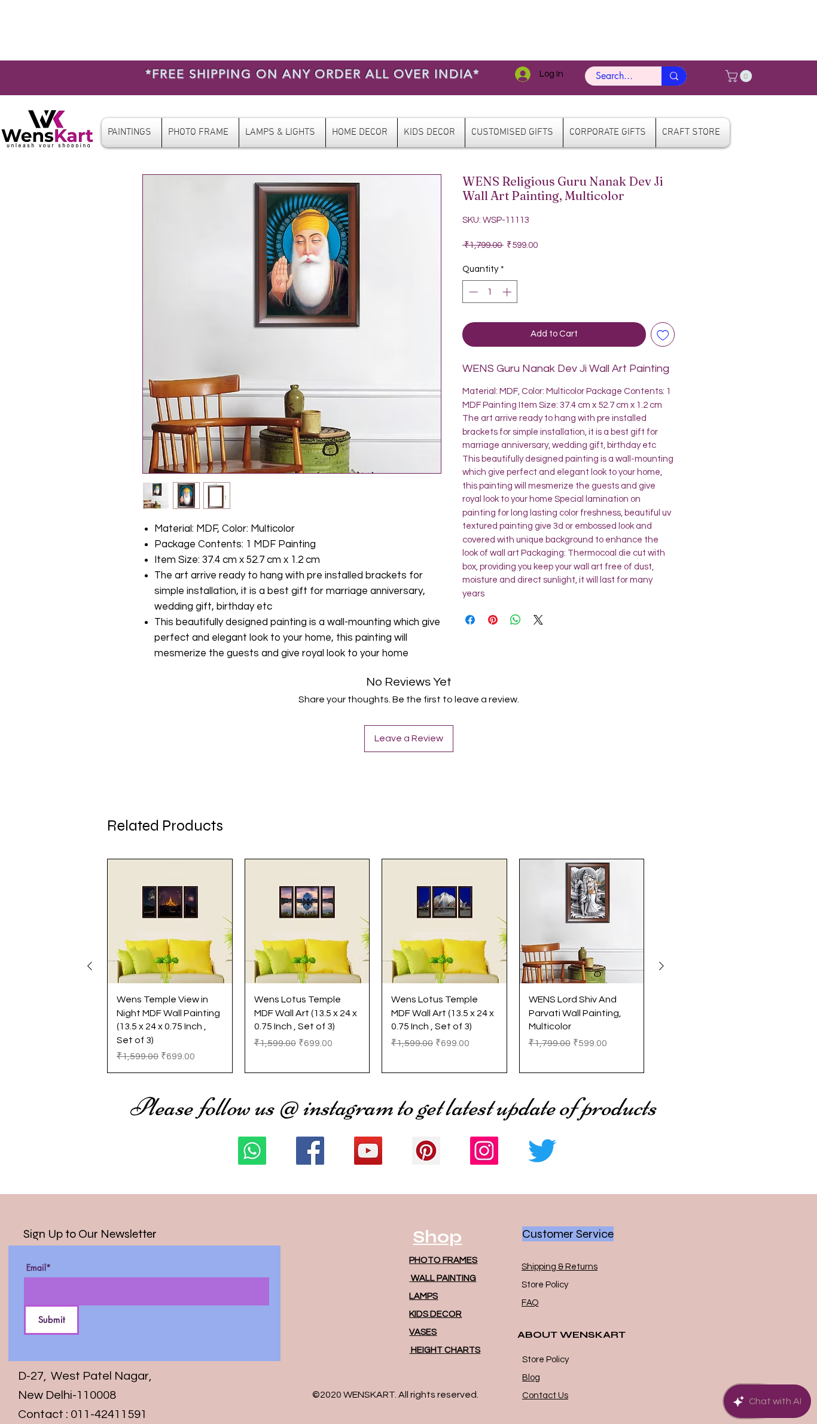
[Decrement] (472, 292)
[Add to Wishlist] (663, 334)
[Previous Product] (90, 966)
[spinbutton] (490, 292)
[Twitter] (542, 1151)
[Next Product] (661, 966)
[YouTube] (368, 1151)
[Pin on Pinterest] (493, 620)
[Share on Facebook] (470, 620)
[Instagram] (484, 1151)
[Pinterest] (426, 1151)
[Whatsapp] (252, 1151)
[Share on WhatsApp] (515, 620)
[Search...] (674, 76)
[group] (376, 966)
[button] (740, 76)
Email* (38, 1268)
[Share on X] (538, 620)
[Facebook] (310, 1151)
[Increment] (508, 292)
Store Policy (545, 1284)
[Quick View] (170, 921)
